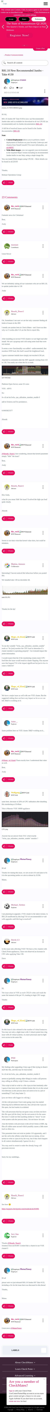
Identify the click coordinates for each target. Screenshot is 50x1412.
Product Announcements (14, 55)
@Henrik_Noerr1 (8, 454)
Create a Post (40, 48)
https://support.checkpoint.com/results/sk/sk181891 (20, 1209)
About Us (30, 1410)
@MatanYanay (16, 1328)
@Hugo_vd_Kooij (9, 760)
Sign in (11, 1391)
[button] (11, 19)
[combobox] (25, 63)
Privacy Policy (28, 12)
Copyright (10, 1410)
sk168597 (10, 148)
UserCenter (40, 1410)
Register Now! (19, 35)
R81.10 (39, 124)
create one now (14, 1401)
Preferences (39, 19)
